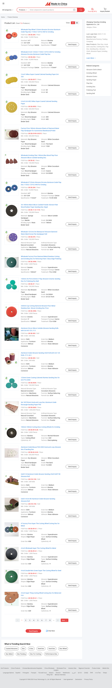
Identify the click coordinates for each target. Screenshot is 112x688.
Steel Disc (41, 648)
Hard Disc (52, 648)
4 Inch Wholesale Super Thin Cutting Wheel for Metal (38, 548)
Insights (56, 670)
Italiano (51, 673)
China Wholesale (49, 668)
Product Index (96, 668)
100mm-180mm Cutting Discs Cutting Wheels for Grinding (40, 427)
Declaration (78, 679)
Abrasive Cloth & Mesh (94, 69)
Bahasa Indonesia (60, 674)
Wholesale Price (61, 668)
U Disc (31, 648)
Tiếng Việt (49, 674)
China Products (15, 668)
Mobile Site (105, 668)
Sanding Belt (90, 93)
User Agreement (68, 679)
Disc (23, 648)
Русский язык (42, 673)
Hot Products (5, 668)
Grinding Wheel (91, 73)
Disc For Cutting (35, 654)
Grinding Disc (90, 87)
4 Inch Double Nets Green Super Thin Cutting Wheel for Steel (41, 570)
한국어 (80, 673)
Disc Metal (9, 654)
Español (18, 673)
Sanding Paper (91, 80)
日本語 (86, 673)
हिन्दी (91, 673)
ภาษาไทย (98, 673)
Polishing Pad (91, 90)
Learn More (91, 58)
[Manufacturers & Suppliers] (56, 4)
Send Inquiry (72, 44)
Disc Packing (21, 654)
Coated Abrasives (12, 648)
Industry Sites (72, 668)
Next (64, 620)
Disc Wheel (63, 648)
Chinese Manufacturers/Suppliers (32, 668)
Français (33, 673)
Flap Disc (89, 83)
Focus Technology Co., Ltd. (42, 679)
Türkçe (105, 673)
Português (26, 673)
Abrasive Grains (91, 76)
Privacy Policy (88, 679)
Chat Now (51, 631)
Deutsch (58, 673)
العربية (74, 673)
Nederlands (66, 673)
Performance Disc (51, 654)
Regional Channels (84, 668)
